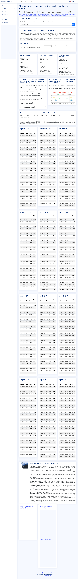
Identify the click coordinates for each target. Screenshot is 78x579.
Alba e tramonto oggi (23, 14)
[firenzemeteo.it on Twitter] (45, 573)
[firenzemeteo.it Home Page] (9, 2)
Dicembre (39, 15)
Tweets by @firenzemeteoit (45, 539)
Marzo (59, 14)
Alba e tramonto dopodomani (43, 14)
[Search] (37, 2)
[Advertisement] (8, 42)
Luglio (73, 14)
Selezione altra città (46, 15)
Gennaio (51, 14)
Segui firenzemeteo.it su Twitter (47, 507)
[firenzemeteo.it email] (51, 573)
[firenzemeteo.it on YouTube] (48, 573)
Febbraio (55, 14)
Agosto (21, 15)
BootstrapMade (49, 576)
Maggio (66, 14)
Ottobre (30, 15)
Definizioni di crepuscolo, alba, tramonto (58, 15)
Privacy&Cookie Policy (48, 575)
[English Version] (70, 2)
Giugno (70, 14)
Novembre (35, 15)
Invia (73, 24)
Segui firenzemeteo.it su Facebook (27, 507)
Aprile (63, 14)
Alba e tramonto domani (32, 14)
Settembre (26, 15)
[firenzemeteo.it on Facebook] (42, 573)
